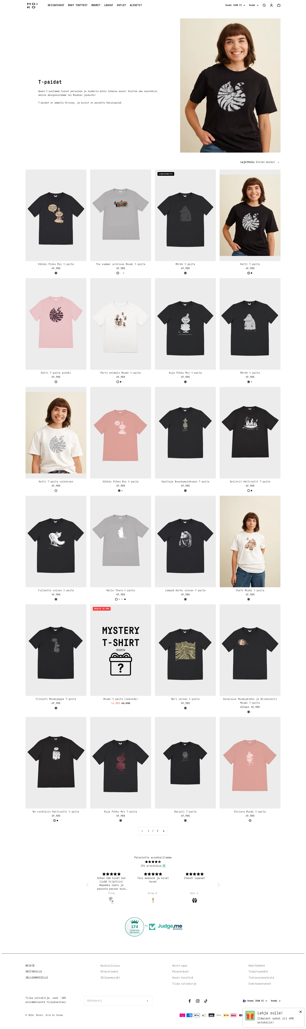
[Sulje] (296, 926)
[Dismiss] (300, 1012)
